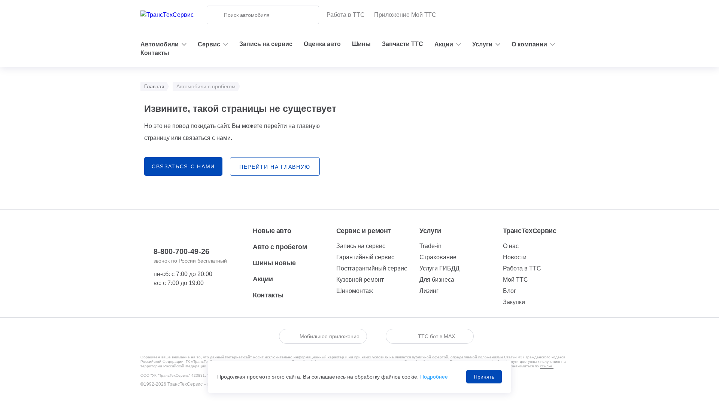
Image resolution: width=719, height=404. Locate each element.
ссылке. (546, 366)
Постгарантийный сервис (371, 268)
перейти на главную (274, 167)
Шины (361, 44)
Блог (509, 291)
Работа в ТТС (346, 15)
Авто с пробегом (280, 247)
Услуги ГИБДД (439, 268)
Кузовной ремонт (360, 279)
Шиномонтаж (354, 291)
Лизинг (429, 291)
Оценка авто (322, 44)
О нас (511, 246)
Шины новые (274, 263)
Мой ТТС (515, 279)
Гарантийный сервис (365, 257)
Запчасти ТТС (402, 44)
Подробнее (434, 377)
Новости (515, 257)
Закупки (514, 302)
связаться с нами (183, 166)
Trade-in (430, 246)
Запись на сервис (265, 44)
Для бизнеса (436, 279)
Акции (263, 279)
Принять (484, 377)
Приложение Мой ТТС (405, 15)
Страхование (437, 257)
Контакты (154, 53)
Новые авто (272, 231)
